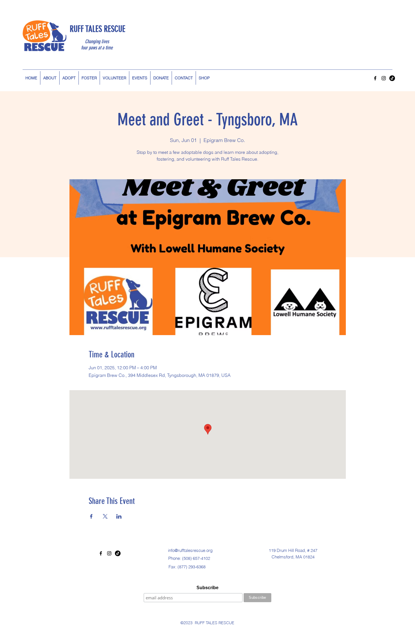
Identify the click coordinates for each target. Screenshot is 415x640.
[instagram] (383, 78)
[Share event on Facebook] (91, 516)
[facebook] (375, 78)
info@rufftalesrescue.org (190, 550)
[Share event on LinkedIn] (119, 516)
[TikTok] (392, 78)
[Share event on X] (105, 516)
